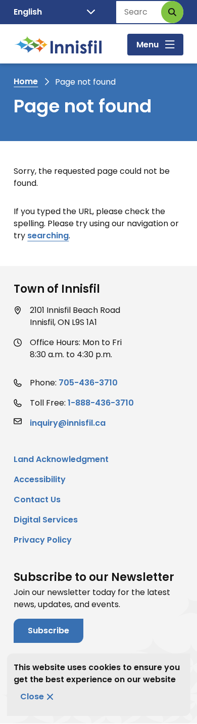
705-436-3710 (88, 382)
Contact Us (37, 499)
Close (32, 696)
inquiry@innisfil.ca (68, 423)
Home (26, 81)
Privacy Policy (43, 540)
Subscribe (48, 630)
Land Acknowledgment (61, 459)
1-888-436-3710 (101, 403)
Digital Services (46, 519)
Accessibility (40, 479)
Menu (147, 44)
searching (48, 235)
